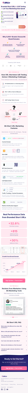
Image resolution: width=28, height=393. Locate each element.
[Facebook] (2, 390)
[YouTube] (7, 390)
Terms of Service (4, 384)
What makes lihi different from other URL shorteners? (14, 327)
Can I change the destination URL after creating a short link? (14, 336)
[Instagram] (4, 390)
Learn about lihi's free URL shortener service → (14, 30)
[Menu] (25, 2)
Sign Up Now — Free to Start (14, 280)
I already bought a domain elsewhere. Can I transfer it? (14, 349)
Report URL (3, 387)
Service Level (20, 384)
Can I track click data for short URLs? (14, 341)
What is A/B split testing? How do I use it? (14, 331)
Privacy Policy (13, 384)
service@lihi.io (10, 387)
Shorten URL (22, 26)
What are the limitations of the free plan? (14, 345)
